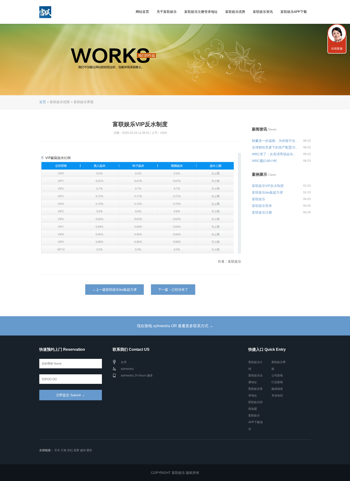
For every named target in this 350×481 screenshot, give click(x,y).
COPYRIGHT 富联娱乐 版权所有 (175, 473)
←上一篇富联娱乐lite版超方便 (114, 289)
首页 (42, 102)
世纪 (70, 450)
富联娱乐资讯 (263, 12)
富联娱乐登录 (262, 206)
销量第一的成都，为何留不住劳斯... (275, 141)
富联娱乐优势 (235, 12)
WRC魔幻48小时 (264, 161)
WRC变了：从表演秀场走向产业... (275, 154)
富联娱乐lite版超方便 (267, 192)
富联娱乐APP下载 (293, 12)
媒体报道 (277, 389)
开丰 (57, 450)
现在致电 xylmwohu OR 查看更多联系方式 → (175, 326)
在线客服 (337, 48)
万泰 (63, 450)
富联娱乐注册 (262, 212)
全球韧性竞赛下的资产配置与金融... (275, 147)
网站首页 (142, 12)
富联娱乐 (258, 199)
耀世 (89, 450)
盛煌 (83, 450)
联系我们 (336, 33)
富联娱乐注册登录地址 (201, 12)
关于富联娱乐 (167, 12)
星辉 (76, 450)
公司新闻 (277, 375)
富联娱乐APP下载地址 (255, 422)
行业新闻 (277, 382)
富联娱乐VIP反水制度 (268, 186)
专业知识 (277, 395)
